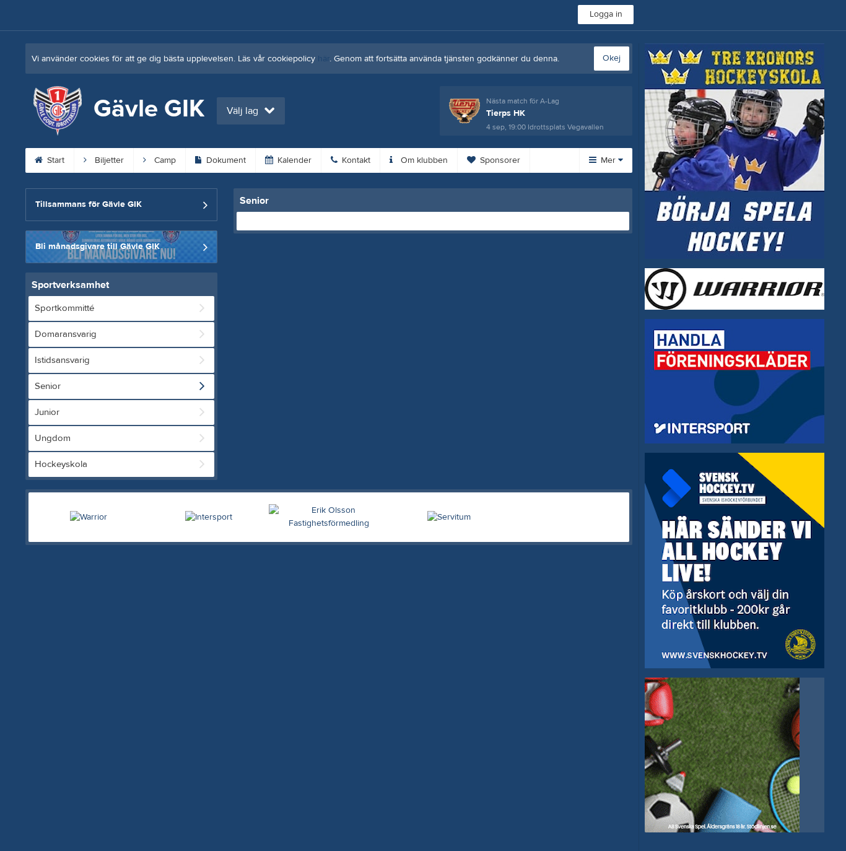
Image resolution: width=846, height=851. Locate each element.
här (323, 58)
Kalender (293, 160)
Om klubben (423, 160)
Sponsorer (499, 160)
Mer (608, 160)
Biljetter (108, 160)
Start (54, 160)
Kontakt (354, 160)
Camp (164, 160)
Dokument (225, 160)
